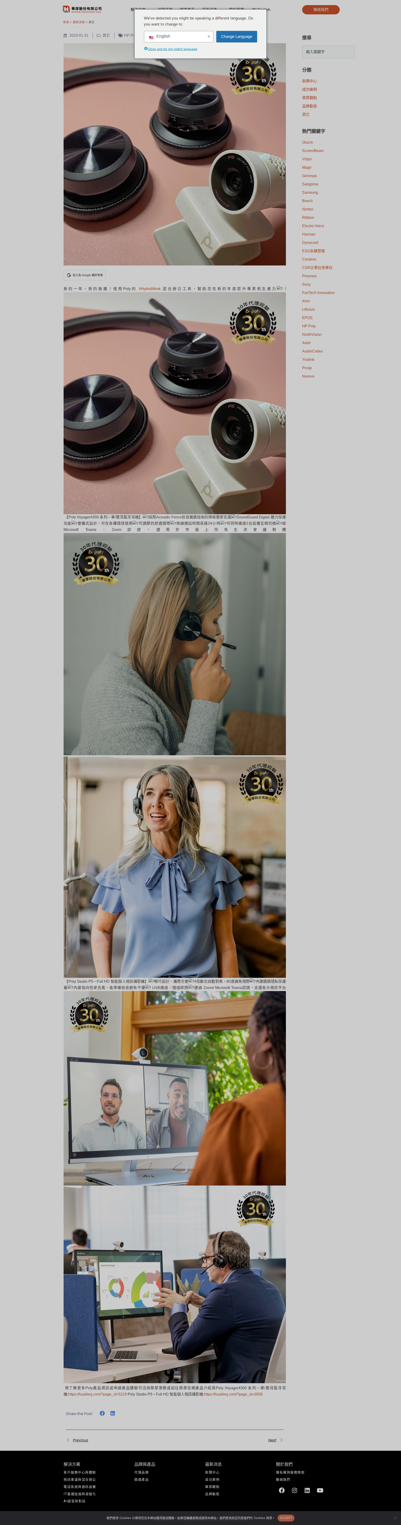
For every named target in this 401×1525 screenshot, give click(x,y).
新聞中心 (309, 81)
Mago (306, 167)
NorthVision (312, 334)
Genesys (309, 176)
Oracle (307, 142)
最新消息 (79, 22)
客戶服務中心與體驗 (80, 1472)
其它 (106, 35)
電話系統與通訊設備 (80, 1486)
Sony (306, 284)
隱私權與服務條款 (290, 1472)
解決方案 (72, 1464)
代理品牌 (141, 1472)
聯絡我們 (283, 1479)
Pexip (307, 368)
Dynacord (310, 243)
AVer (306, 301)
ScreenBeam (313, 151)
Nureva (308, 376)
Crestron (309, 259)
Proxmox (309, 276)
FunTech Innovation (318, 293)
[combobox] (328, 51)
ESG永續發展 (313, 251)
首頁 (66, 22)
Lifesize (308, 309)
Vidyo (307, 159)
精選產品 (141, 1479)
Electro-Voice (313, 226)
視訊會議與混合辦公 (80, 1479)
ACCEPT (286, 1518)
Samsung (310, 192)
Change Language (236, 36)
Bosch (307, 201)
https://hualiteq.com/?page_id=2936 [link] (233, 1394)
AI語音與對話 (75, 1501)
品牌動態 (309, 106)
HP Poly (131, 35)
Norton (307, 209)
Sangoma (310, 184)
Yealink (308, 360)
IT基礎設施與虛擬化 (80, 1494)
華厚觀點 (309, 98)
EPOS (307, 318)
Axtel (306, 343)
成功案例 (309, 89)
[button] (321, 9)
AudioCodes (312, 351)
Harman (308, 234)
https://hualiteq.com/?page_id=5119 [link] (97, 1394)
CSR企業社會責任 (317, 268)
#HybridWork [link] (150, 289)
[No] (395, 1518)
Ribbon (308, 218)
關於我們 (284, 1464)
